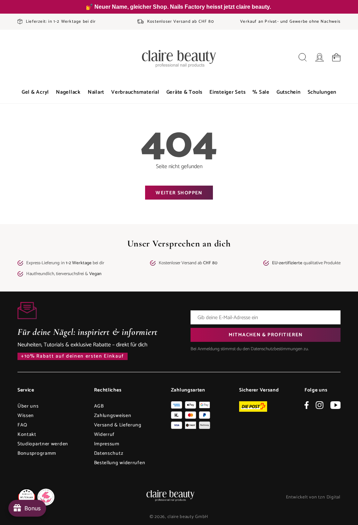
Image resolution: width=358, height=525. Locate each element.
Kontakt (26, 435)
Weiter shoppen (179, 193)
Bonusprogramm (36, 454)
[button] (35, 92)
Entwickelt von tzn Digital (313, 497)
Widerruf (104, 435)
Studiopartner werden (42, 444)
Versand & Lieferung (118, 425)
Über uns (28, 406)
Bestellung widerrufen (119, 463)
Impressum (107, 444)
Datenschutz (108, 454)
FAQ (22, 425)
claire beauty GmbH (188, 516)
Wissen (25, 416)
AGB (99, 406)
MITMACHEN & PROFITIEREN (266, 335)
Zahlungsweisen (112, 416)
